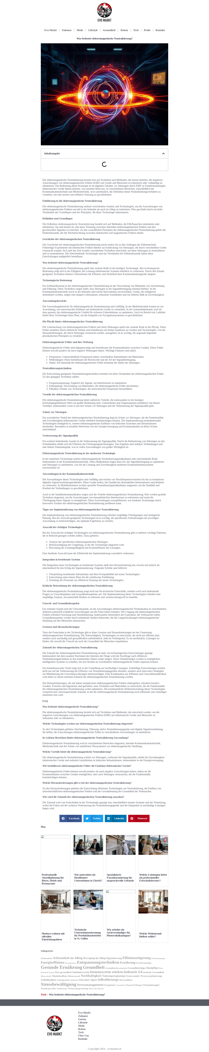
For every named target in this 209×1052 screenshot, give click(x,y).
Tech (136, 30)
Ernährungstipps (144, 963)
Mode (80, 30)
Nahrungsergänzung (113, 976)
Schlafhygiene (48, 979)
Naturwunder (133, 976)
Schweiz (74, 980)
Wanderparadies (48, 988)
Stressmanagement (90, 984)
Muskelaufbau (59, 976)
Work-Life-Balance (96, 989)
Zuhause (67, 30)
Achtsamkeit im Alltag (68, 958)
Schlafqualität (63, 980)
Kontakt (160, 30)
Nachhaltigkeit (91, 975)
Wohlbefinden (62, 989)
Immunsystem (80, 972)
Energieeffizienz (52, 962)
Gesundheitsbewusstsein (116, 968)
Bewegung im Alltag (94, 958)
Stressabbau (125, 980)
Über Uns (83, 1035)
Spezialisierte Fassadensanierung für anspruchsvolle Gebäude (120, 877)
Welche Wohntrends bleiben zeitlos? (150, 935)
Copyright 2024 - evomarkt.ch (104, 1048)
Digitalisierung (114, 958)
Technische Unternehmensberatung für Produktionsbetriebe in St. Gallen (87, 934)
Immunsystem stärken (106, 972)
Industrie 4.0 (133, 972)
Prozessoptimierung (151, 976)
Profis (147, 30)
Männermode (74, 976)
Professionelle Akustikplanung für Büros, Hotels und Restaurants (53, 879)
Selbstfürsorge (108, 980)
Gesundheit (109, 30)
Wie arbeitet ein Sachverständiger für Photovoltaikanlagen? (119, 932)
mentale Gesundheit (153, 972)
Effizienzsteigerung (136, 958)
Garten (82, 1019)
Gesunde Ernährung (61, 967)
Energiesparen (70, 963)
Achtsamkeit (46, 958)
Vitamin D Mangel (133, 985)
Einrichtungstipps (158, 958)
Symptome (110, 985)
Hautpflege (152, 967)
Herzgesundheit (63, 972)
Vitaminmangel (151, 985)
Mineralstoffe (46, 976)
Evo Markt (50, 30)
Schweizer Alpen (87, 979)
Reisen (124, 30)
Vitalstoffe (120, 985)
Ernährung (127, 962)
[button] (163, 153)
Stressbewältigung (58, 984)
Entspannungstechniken (98, 962)
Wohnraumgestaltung (78, 988)
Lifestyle (93, 30)
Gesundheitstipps (137, 968)
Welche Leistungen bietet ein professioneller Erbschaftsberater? (153, 877)
